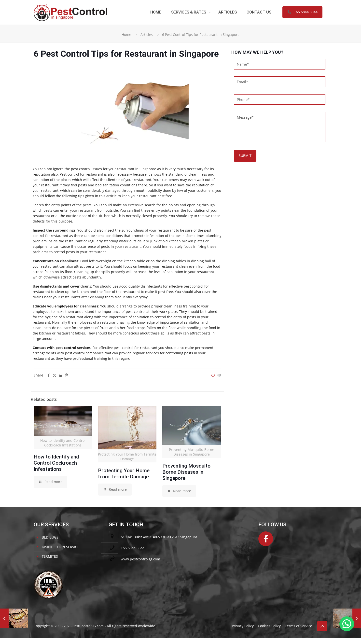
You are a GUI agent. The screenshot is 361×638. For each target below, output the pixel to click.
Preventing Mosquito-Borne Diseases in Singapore (187, 472)
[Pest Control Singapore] (70, 12)
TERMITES (50, 556)
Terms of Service (298, 626)
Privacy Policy (243, 626)
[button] (346, 623)
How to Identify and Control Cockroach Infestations (56, 463)
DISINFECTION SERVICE (60, 546)
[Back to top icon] (322, 626)
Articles (146, 34)
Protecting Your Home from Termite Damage (124, 474)
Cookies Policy (269, 626)
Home (126, 34)
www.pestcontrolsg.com (140, 559)
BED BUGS (50, 537)
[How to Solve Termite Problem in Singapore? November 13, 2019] (14, 618)
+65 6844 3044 (306, 12)
